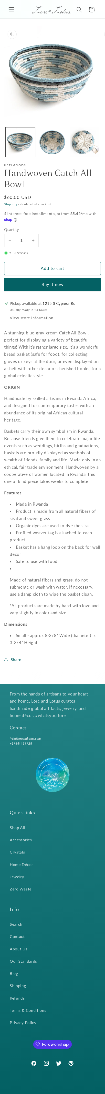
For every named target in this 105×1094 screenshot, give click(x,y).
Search (16, 924)
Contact (17, 936)
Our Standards (23, 961)
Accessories (21, 839)
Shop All (17, 827)
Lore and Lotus (59, 1090)
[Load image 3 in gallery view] (84, 142)
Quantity (11, 229)
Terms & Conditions (28, 1010)
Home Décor (21, 864)
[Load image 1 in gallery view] (20, 142)
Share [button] (16, 659)
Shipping (10, 204)
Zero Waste (21, 889)
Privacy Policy (23, 1022)
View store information (31, 317)
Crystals (17, 852)
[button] (11, 9)
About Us (19, 948)
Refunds (17, 998)
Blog (14, 973)
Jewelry (17, 876)
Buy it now (53, 284)
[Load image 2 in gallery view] (52, 142)
